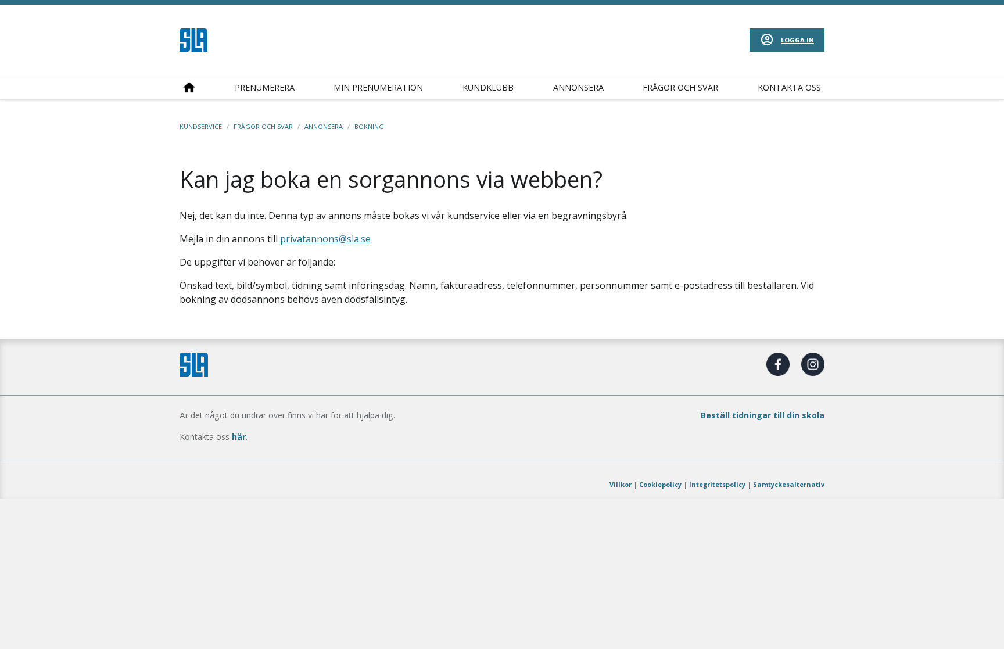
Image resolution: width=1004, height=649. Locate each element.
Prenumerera (265, 87)
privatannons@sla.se (325, 238)
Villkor (620, 484)
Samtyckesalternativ (788, 484)
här (239, 436)
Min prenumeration (378, 87)
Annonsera (578, 87)
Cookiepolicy (660, 484)
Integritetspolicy (717, 484)
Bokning (369, 126)
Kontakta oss (789, 87)
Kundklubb (488, 87)
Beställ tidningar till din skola (762, 415)
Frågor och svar (680, 87)
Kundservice (201, 126)
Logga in (797, 39)
